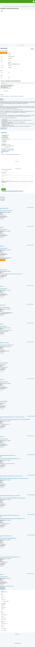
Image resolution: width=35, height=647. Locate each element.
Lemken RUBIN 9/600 (3, 401)
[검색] (34, 4)
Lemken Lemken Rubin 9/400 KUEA (6, 210)
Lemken (9, 54)
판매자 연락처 (3, 599)
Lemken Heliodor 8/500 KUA (5, 307)
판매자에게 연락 (3, 52)
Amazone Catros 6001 (4, 576)
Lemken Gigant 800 (3, 326)
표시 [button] (7, 145)
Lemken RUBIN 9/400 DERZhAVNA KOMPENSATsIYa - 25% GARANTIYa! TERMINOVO (15, 419)
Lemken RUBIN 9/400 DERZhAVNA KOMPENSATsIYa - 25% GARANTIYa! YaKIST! (14, 478)
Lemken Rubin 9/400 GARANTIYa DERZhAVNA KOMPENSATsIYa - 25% (12, 518)
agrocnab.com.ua (4, 140)
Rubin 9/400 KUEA (11, 56)
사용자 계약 (15, 190)
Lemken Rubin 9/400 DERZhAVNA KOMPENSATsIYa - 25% (10, 458)
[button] (33, 1)
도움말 (2, 597)
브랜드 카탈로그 (3, 619)
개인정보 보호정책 (9, 190)
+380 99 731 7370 (11, 145)
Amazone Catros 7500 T (4, 381)
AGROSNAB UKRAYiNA (5, 135)
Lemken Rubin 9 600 (3, 269)
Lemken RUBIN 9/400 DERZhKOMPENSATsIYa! (8, 538)
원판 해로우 (10, 58)
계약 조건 (2, 613)
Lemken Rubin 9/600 (3, 229)
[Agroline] (3, 6)
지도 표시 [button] (16, 161)
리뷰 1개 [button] (9, 139)
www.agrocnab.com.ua (4, 151)
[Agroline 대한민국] (6, 1)
